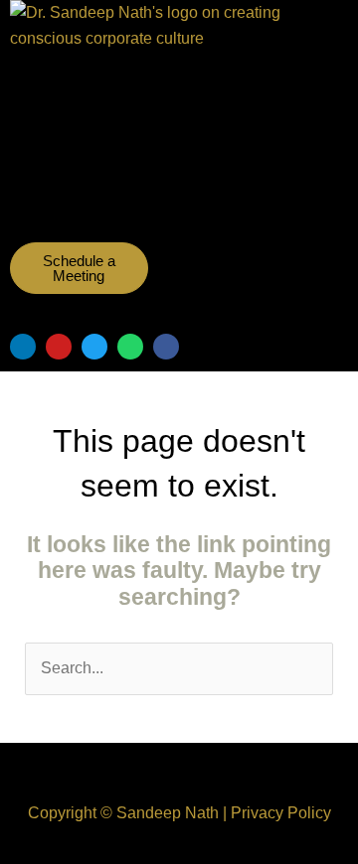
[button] (149, 184)
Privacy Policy (281, 812)
